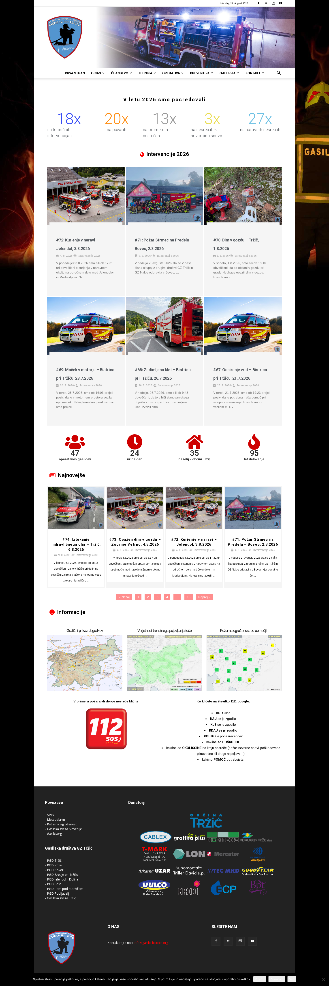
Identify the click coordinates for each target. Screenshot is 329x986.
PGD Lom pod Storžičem (65, 889)
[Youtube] (280, 3)
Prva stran (75, 73)
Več (291, 979)
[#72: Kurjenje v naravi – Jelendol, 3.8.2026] (86, 196)
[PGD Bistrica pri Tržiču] (164, 37)
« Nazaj (124, 597)
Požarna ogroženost (62, 824)
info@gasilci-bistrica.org (151, 943)
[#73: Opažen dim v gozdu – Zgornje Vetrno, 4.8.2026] (135, 508)
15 (188, 597)
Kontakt (253, 73)
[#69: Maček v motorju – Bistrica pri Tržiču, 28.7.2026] (86, 326)
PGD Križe (54, 865)
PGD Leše (54, 884)
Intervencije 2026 (89, 255)
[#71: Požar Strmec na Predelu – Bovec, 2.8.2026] (164, 196)
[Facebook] (258, 3)
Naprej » (204, 597)
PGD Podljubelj (58, 893)
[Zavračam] (323, 979)
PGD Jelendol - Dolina (62, 879)
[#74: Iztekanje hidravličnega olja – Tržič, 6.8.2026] (76, 508)
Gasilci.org (54, 833)
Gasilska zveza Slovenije (64, 829)
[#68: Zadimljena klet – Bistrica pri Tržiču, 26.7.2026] (164, 326)
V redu (259, 979)
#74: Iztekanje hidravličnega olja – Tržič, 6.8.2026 (76, 544)
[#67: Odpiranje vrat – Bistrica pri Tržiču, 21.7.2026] (243, 326)
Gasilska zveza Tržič (61, 898)
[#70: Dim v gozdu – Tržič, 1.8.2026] (243, 196)
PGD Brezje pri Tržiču (62, 874)
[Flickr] (266, 3)
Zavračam (276, 979)
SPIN (50, 815)
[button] (278, 73)
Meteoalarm (56, 819)
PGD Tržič (54, 860)
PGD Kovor (55, 870)
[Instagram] (273, 3)
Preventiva (199, 73)
